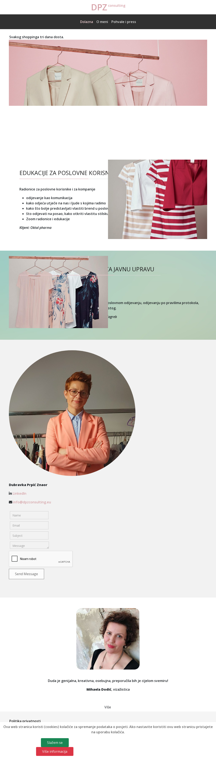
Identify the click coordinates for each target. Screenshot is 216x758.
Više (107, 707)
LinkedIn (19, 493)
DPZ (99, 7)
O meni (102, 21)
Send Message (26, 574)
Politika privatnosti (25, 721)
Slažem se (55, 742)
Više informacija (54, 751)
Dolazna (86, 21)
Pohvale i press (123, 21)
